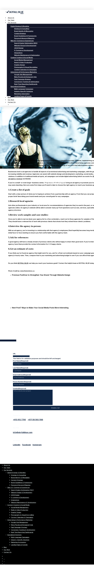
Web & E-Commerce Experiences (18, 487)
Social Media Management (20, 507)
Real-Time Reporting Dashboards (22, 532)
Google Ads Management (19, 522)
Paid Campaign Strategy (19, 527)
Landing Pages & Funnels (19, 545)
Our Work (7, 550)
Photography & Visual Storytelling (22, 515)
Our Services (8, 470)
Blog (5, 547)
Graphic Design (16, 512)
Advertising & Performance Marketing (19, 520)
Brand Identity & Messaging (20, 478)
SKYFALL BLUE (23, 263)
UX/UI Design (15, 495)
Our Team (7, 468)
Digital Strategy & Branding (16, 473)
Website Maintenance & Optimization (23, 502)
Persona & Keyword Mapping (20, 485)
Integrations (15, 500)
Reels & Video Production (19, 510)
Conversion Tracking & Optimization (23, 530)
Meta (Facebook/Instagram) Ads (22, 525)
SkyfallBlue (51, 165)
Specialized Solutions (14, 535)
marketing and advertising (39, 160)
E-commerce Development (20, 497)
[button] (19, 419)
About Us (7, 465)
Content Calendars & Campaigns (22, 517)
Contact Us (7, 552)
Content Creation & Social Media (18, 505)
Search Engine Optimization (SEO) (22, 490)
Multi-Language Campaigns (20, 537)
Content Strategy (17, 480)
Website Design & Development (21, 492)
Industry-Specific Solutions (20, 540)
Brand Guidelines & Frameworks (21, 483)
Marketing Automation (18, 542)
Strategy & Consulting (18, 475)
